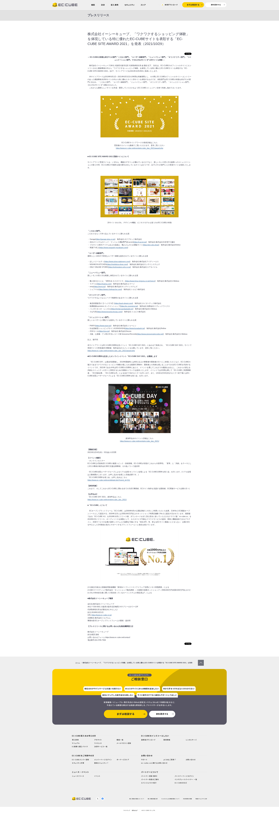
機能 (93, 4)
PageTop (201, 661)
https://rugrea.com (104, 284)
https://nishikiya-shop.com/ (117, 264)
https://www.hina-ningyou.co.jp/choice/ (140, 281)
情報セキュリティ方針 (201, 799)
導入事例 (114, 4)
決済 (103, 4)
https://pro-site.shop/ (151, 245)
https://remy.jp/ (99, 287)
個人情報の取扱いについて (136, 799)
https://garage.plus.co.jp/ (105, 239)
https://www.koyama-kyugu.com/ (109, 312)
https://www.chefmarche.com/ (110, 289)
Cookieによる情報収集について (170, 799)
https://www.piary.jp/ (103, 326)
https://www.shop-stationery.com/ (117, 261)
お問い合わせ (147, 755)
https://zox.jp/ (104, 331)
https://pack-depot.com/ (123, 303)
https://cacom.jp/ (140, 242)
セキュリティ (129, 4)
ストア (143, 4)
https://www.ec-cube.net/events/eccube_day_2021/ (139, 441)
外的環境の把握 (187, 799)
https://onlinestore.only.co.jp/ (119, 267)
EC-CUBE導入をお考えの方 (84, 735)
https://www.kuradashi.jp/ (134, 328)
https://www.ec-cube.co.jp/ (102, 615)
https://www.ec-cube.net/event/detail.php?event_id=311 (109, 480)
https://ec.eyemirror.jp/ (129, 306)
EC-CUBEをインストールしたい (155, 735)
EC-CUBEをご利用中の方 (83, 755)
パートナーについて (149, 772)
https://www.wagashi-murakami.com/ (113, 248)
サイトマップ (126, 810)
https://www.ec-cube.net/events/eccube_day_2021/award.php (139, 148)
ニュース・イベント (80, 772)
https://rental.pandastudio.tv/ (122, 309)
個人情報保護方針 (153, 799)
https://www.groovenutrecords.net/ (150, 334)
